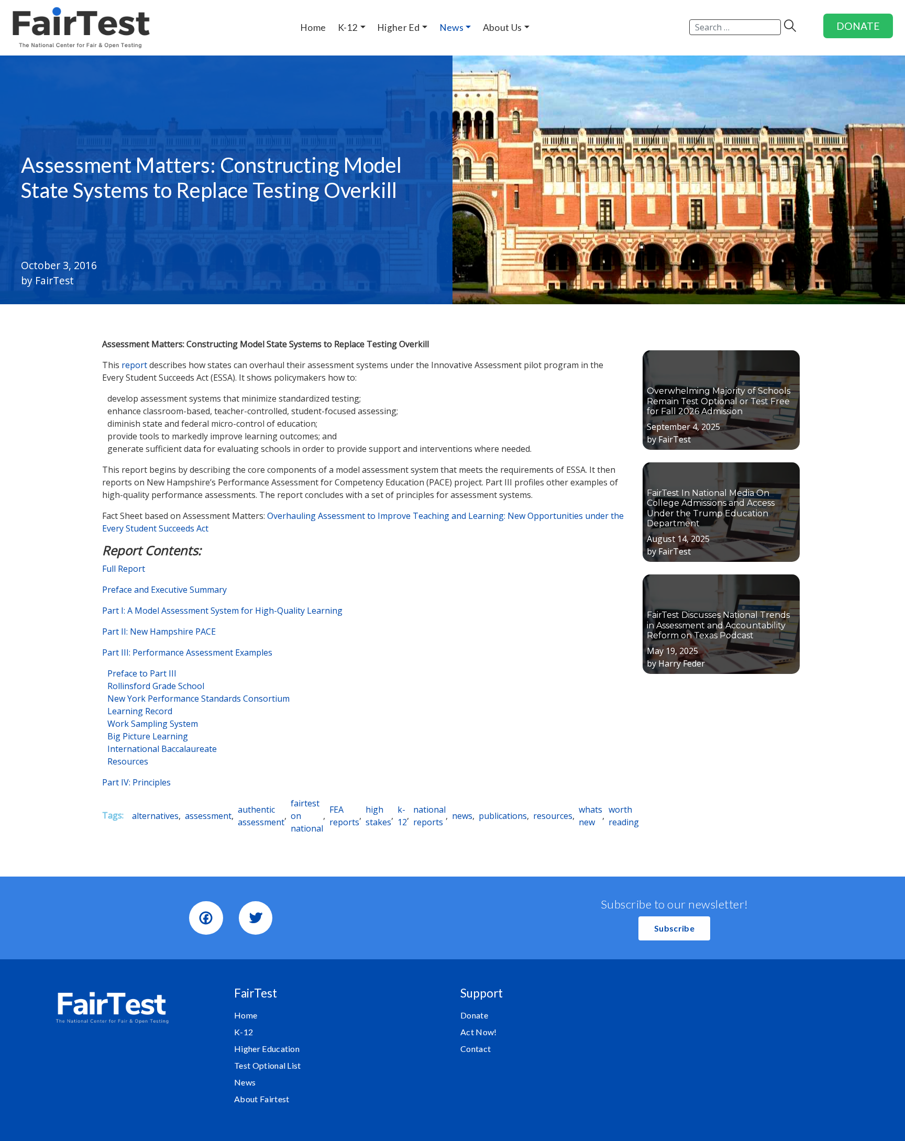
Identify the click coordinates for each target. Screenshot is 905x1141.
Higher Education (267, 1049)
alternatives (155, 816)
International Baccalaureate (162, 749)
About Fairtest (261, 1099)
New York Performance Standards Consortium (198, 698)
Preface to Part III (141, 673)
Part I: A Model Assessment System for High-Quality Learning (222, 610)
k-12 (402, 816)
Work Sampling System (152, 723)
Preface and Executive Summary (164, 589)
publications (503, 816)
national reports (429, 816)
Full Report (123, 568)
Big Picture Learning (147, 736)
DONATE (858, 26)
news (462, 816)
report (134, 365)
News (245, 1082)
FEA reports (344, 816)
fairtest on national (307, 815)
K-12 (243, 1032)
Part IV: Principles (136, 782)
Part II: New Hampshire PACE (159, 631)
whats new (590, 816)
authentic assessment (261, 816)
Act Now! (478, 1032)
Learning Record (139, 711)
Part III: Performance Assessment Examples (187, 652)
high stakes (378, 816)
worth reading (624, 816)
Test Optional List (267, 1065)
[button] (674, 928)
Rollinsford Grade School (155, 686)
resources (552, 816)
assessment (208, 816)
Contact (475, 1049)
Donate (474, 1015)
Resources (127, 761)
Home (245, 1015)
